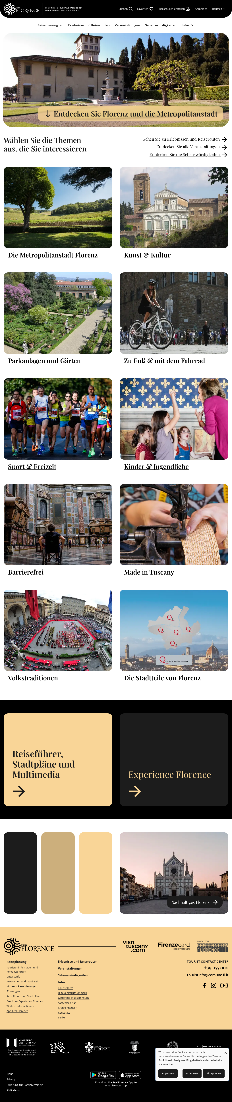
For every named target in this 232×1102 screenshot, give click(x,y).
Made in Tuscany (149, 571)
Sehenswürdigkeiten (73, 975)
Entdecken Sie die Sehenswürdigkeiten (185, 154)
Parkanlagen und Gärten (44, 360)
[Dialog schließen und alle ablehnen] (225, 1051)
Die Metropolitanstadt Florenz (53, 254)
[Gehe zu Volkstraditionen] (58, 630)
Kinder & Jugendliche (156, 466)
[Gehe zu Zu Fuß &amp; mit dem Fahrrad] (174, 313)
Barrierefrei (26, 571)
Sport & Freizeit (32, 466)
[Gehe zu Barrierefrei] (58, 524)
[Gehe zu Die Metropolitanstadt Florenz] (58, 207)
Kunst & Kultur (147, 254)
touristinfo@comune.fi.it (207, 974)
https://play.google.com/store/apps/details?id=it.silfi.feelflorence (103, 1075)
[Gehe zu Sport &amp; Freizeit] (58, 419)
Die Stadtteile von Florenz (162, 677)
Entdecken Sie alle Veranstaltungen (188, 146)
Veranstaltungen (70, 968)
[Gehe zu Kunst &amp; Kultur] (174, 207)
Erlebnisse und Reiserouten (78, 962)
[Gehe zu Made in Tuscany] (174, 524)
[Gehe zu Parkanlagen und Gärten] (58, 313)
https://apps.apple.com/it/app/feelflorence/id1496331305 (130, 1075)
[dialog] (192, 1064)
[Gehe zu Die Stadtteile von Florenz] (174, 630)
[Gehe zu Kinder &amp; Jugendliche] (174, 419)
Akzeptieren (213, 1073)
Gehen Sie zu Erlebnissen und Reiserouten (181, 139)
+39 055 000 (216, 967)
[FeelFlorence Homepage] (23, 8)
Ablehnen (192, 1073)
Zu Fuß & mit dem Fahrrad (164, 360)
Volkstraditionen (33, 677)
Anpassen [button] (168, 1073)
